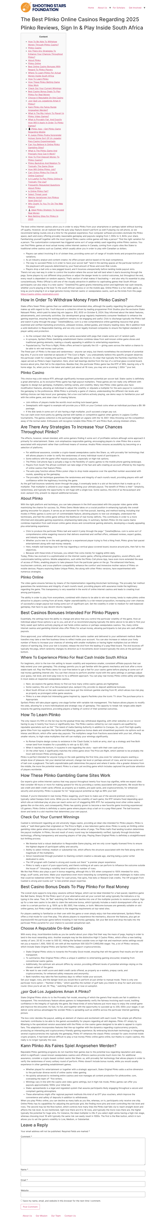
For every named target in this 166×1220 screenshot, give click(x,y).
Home (91, 7)
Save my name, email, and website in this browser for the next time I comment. (62, 1201)
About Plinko (34, 60)
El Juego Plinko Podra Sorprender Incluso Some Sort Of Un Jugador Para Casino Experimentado (44, 138)
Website (25, 1190)
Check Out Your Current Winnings (44, 88)
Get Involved (135, 7)
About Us (102, 7)
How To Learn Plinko (38, 79)
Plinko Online (34, 63)
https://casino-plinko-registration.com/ (40, 294)
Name (24, 1169)
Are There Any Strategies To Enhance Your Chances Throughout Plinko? (45, 54)
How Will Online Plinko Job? (42, 169)
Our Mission (41, 1215)
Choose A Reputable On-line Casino (45, 97)
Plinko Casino (35, 47)
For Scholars (119, 7)
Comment (26, 1136)
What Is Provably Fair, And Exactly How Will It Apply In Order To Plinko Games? (45, 122)
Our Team (56, 1215)
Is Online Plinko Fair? (38, 191)
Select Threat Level (37, 194)
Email (24, 1180)
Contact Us (70, 1215)
